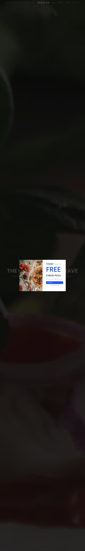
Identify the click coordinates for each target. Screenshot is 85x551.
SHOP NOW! (50, 282)
